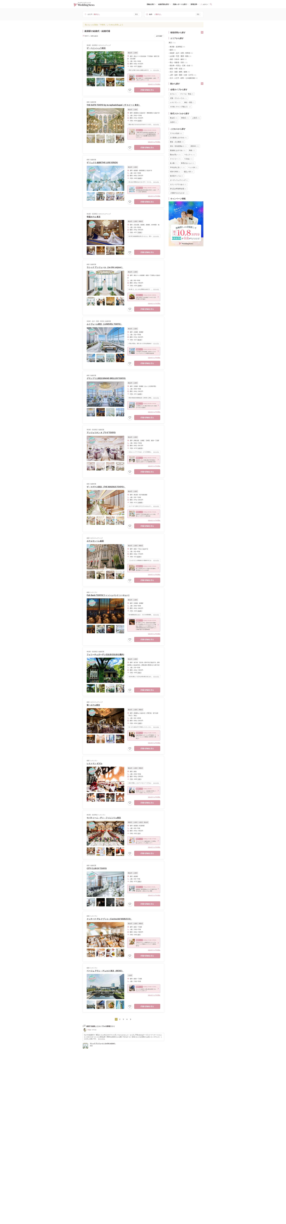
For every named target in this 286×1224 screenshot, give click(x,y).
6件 (139, 935)
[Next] (130, 1019)
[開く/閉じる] (202, 32)
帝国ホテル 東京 (93, 216)
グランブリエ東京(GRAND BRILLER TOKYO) (106, 378)
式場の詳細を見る (147, 90)
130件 (139, 723)
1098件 (140, 502)
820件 (139, 121)
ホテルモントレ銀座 (95, 541)
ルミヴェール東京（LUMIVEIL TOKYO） (104, 324)
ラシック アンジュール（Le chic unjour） (105, 267)
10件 (139, 779)
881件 (139, 340)
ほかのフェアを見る (154, 84)
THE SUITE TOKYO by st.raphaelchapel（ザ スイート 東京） (113, 105)
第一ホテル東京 (93, 705)
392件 (139, 66)
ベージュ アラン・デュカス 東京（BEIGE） (105, 970)
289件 (139, 285)
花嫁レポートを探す (180, 4)
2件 (139, 833)
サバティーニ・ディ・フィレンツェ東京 (104, 817)
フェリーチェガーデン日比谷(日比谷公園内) (105, 654)
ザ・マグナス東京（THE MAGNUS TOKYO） (106, 486)
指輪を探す (151, 4)
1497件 (140, 448)
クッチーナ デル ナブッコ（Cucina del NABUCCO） (109, 919)
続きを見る (156, 70)
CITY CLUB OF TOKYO (97, 868)
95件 (139, 673)
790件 (139, 232)
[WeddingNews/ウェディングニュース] (84, 5)
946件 (139, 178)
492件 (139, 611)
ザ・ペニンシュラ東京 (96, 48)
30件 (139, 881)
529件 (139, 394)
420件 (139, 557)
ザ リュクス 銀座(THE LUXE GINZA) (102, 162)
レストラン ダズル (94, 763)
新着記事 (194, 4)
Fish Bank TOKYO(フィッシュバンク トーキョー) (108, 595)
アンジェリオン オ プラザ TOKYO (101, 432)
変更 (136, 14)
